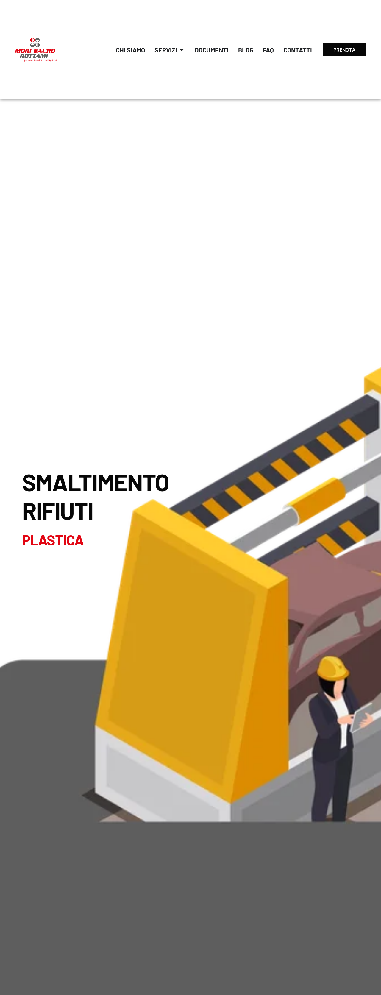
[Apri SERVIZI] (182, 49)
